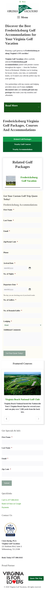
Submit (6, 483)
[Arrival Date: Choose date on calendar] (30, 268)
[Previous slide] (6, 418)
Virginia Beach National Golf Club (22, 399)
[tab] (22, 139)
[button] (22, 107)
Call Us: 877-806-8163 (10, 500)
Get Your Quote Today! (14, 353)
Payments (5, 507)
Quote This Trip (36, 578)
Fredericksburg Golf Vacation (29, 179)
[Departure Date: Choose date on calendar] (30, 289)
